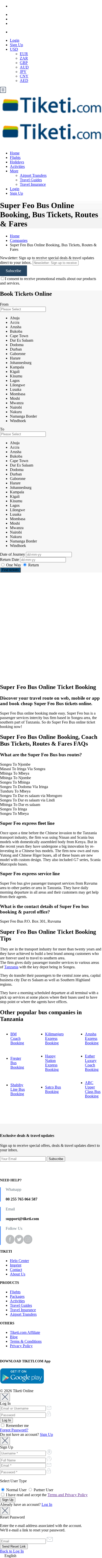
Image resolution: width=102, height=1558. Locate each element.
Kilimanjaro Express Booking (54, 1038)
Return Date (10, 559)
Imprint (15, 1265)
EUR (24, 54)
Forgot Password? (14, 1430)
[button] (51, 1556)
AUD (24, 67)
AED (24, 80)
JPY (23, 72)
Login (14, 40)
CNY (24, 76)
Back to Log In (12, 1551)
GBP (24, 63)
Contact (16, 1270)
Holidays (17, 162)
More (14, 171)
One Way (13, 565)
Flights (15, 157)
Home (15, 153)
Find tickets (10, 570)
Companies (18, 240)
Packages (17, 1296)
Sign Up (16, 45)
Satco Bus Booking (53, 1089)
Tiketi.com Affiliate (25, 1332)
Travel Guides (31, 180)
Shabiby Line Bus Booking (17, 1089)
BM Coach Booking (17, 1038)
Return (33, 565)
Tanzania (11, 967)
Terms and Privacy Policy (68, 1495)
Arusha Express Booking (92, 1038)
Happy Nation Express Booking (52, 1063)
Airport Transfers (33, 175)
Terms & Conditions (26, 1341)
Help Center (19, 1261)
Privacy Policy (21, 1346)
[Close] (5, 1397)
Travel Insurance (33, 184)
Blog (14, 1337)
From (4, 304)
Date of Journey (13, 554)
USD (14, 49)
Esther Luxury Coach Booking (92, 1063)
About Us (17, 1274)
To (2, 429)
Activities (17, 166)
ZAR (24, 58)
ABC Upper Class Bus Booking (93, 1089)
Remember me (17, 1425)
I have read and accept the (46, 1495)
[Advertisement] (51, 628)
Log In (47, 1504)
